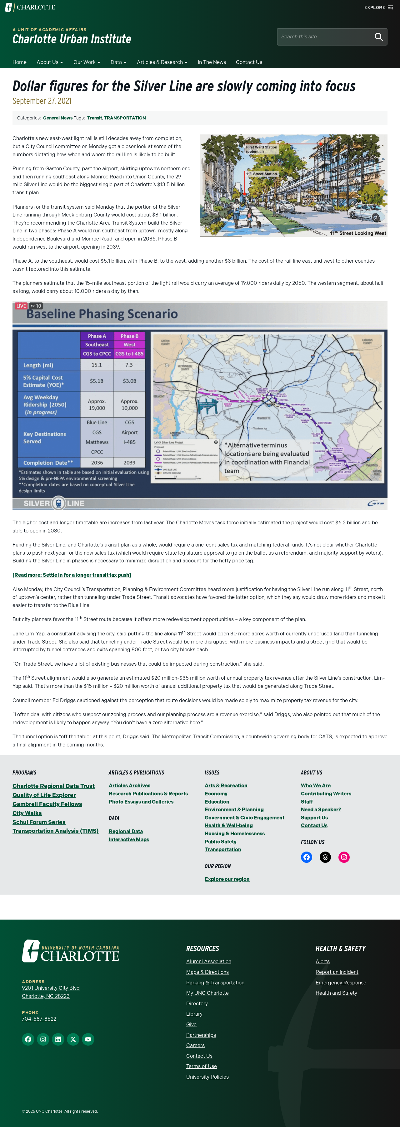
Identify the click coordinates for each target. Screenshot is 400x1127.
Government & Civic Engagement (244, 818)
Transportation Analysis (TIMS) (55, 831)
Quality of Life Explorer (44, 795)
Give (191, 1024)
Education (217, 802)
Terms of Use (201, 1066)
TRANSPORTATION (125, 118)
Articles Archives (129, 786)
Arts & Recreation (226, 786)
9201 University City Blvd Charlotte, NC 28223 (51, 992)
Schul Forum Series (39, 822)
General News (57, 118)
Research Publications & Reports (148, 794)
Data (116, 62)
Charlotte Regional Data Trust (53, 786)
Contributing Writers (326, 794)
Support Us (314, 818)
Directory (197, 1004)
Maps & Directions (207, 972)
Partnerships (201, 1035)
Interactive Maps (129, 840)
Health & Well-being (229, 825)
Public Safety (221, 842)
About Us (47, 62)
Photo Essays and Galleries (141, 802)
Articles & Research (160, 62)
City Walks (27, 813)
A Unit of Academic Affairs (49, 29)
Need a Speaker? (321, 810)
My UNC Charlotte (207, 993)
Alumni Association (208, 961)
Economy (216, 794)
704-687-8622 (39, 1019)
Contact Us (249, 62)
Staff (307, 802)
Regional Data (126, 831)
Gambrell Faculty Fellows (47, 804)
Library (194, 1014)
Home (19, 62)
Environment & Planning (234, 810)
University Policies (207, 1077)
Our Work (84, 62)
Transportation (223, 850)
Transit (94, 118)
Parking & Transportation (215, 983)
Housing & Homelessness (235, 834)
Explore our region (227, 879)
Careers (195, 1045)
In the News (212, 62)
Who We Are (316, 786)
